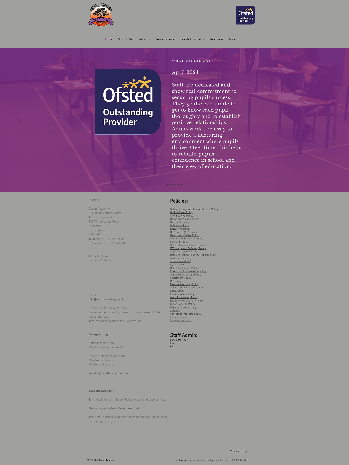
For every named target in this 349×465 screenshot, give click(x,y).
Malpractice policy (181, 320)
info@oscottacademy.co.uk (106, 299)
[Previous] (19, 120)
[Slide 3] (174, 184)
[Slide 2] (171, 184)
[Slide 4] (181, 184)
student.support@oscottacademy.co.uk (114, 408)
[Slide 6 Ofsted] (168, 184)
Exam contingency (181, 317)
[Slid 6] (178, 184)
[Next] (329, 120)
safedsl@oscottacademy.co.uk (108, 373)
